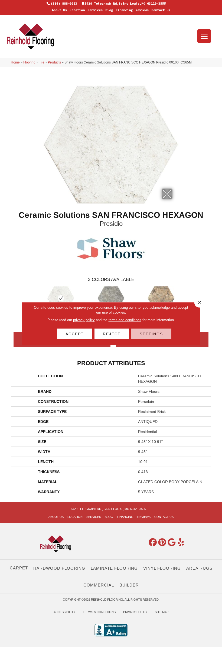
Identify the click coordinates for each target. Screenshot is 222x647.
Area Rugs (199, 568)
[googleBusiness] (171, 543)
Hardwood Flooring (59, 568)
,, (125, 3)
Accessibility (64, 612)
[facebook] (153, 543)
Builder (129, 585)
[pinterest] (162, 543)
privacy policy (84, 320)
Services (95, 10)
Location (77, 10)
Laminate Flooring (114, 568)
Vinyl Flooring (162, 568)
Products (54, 62)
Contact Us (160, 10)
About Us (59, 10)
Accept (75, 334)
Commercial (98, 585)
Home (15, 62)
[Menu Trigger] (204, 36)
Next (214, 298)
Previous (8, 298)
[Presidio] (61, 298)
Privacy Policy (135, 612)
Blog (109, 10)
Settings (151, 334)
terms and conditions (125, 320)
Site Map (161, 612)
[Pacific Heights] (161, 298)
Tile (41, 62)
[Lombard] (111, 298)
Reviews (142, 10)
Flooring (29, 62)
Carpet (19, 568)
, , (108, 509)
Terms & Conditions (99, 612)
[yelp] (181, 543)
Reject (112, 334)
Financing (124, 10)
